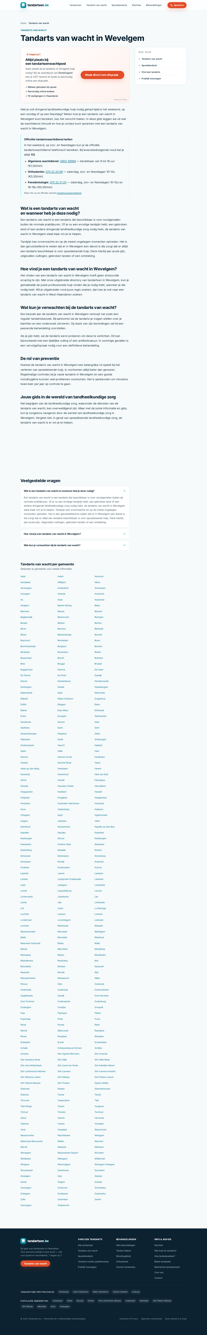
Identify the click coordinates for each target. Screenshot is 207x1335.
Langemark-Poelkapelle (69, 879)
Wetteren (99, 1147)
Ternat (98, 1094)
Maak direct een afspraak (101, 74)
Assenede (99, 599)
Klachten (136, 5)
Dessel (61, 687)
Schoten (24, 1053)
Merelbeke (100, 949)
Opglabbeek (26, 995)
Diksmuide (100, 692)
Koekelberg (26, 850)
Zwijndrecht (63, 1205)
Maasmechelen (27, 931)
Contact (158, 1278)
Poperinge (25, 1019)
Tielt (97, 1100)
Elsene (23, 710)
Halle (60, 751)
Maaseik (99, 925)
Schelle (24, 1048)
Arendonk (99, 593)
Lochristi (24, 914)
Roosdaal (62, 1036)
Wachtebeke (64, 1135)
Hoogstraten (101, 797)
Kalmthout (25, 826)
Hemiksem (63, 768)
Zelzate (98, 1176)
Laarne (61, 873)
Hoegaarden (26, 791)
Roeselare (99, 1030)
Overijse (62, 1007)
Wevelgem (25, 1152)
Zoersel (98, 1182)
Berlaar (23, 623)
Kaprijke (62, 832)
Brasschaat (26, 658)
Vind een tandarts (151, 72)
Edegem (62, 704)
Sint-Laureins (64, 1071)
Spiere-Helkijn (101, 1083)
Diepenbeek (26, 692)
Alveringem (26, 588)
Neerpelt (24, 972)
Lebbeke (99, 879)
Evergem (62, 716)
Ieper (60, 815)
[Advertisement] (74, 451)
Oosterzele (25, 989)
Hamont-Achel (65, 757)
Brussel (98, 663)
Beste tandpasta (162, 1261)
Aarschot (99, 576)
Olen (60, 984)
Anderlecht (63, 588)
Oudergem (25, 1007)
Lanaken (99, 873)
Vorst (23, 1129)
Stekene (24, 1094)
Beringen (99, 617)
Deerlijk (98, 675)
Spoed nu (179, 5)
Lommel (98, 914)
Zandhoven (63, 1170)
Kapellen (24, 832)
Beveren (62, 628)
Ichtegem (25, 815)
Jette (97, 821)
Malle (23, 937)
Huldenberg (63, 809)
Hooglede (62, 797)
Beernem (24, 611)
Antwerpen (100, 588)
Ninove (23, 984)
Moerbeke (63, 960)
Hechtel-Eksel (64, 762)
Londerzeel (26, 920)
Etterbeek (99, 710)
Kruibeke (24, 867)
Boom (97, 640)
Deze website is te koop (176, 1319)
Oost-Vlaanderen (80, 1292)
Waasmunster (27, 1135)
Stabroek (25, 1088)
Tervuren (24, 1100)
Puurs (97, 1019)
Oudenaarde (64, 1001)
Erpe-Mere (63, 710)
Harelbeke (100, 757)
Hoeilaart (62, 791)
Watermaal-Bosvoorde (31, 1141)
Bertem (98, 623)
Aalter (60, 576)
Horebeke (25, 803)
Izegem (24, 821)
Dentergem (26, 687)
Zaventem (100, 1170)
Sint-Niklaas (64, 1077)
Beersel (98, 611)
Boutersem (63, 652)
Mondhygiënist (123, 1256)
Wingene (24, 1164)
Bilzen (23, 634)
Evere (23, 716)
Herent (98, 768)
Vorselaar (99, 1123)
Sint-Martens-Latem (30, 1077)
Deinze (23, 681)
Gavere (61, 722)
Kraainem (99, 861)
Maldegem (100, 931)
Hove (23, 809)
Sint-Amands (101, 1053)
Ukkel (23, 1118)
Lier (96, 896)
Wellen (61, 1141)
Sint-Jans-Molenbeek (31, 1065)
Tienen (61, 1106)
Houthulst (99, 803)
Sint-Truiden (64, 1083)
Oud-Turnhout (27, 1001)
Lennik (23, 890)
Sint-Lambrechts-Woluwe (32, 1071)
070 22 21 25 (58, 182)
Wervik (23, 1147)
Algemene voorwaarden (151, 1319)
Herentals (25, 774)
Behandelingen (154, 5)
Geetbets (25, 727)
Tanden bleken (123, 1250)
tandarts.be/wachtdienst (69, 193)
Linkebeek (100, 902)
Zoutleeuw (63, 1193)
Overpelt (99, 1007)
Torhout (24, 1112)
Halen (23, 751)
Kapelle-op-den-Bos (105, 826)
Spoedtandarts (119, 5)
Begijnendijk (26, 617)
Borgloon (62, 646)
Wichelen (99, 1152)
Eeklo (97, 704)
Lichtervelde (26, 896)
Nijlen (97, 978)
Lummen (24, 925)
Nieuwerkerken (27, 978)
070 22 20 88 (54, 171)
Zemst (23, 1182)
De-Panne (25, 675)
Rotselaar (99, 1036)
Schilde (98, 1048)
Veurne (61, 1118)
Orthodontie (122, 1261)
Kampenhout (64, 826)
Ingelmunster (101, 815)
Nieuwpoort (63, 978)
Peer (22, 1013)
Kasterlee (99, 832)
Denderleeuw (64, 681)
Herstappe (100, 780)
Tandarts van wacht (96, 5)
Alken (97, 582)
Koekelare (99, 844)
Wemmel (99, 1141)
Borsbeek (25, 652)
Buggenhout (26, 669)
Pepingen (62, 1013)
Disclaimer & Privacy (129, 1319)
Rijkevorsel (63, 1030)
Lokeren (62, 914)
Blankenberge (64, 634)
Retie (97, 1024)
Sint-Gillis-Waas (102, 1059)
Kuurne (98, 867)
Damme (61, 669)
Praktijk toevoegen (151, 78)
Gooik (60, 739)
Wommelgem (64, 1164)
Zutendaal (63, 1199)
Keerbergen (26, 838)
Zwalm (98, 1199)
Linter (60, 908)
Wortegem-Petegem (105, 1164)
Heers (97, 762)
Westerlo (62, 1147)
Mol (96, 960)
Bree (22, 663)
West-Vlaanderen (100, 1292)
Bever (23, 628)
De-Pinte (62, 675)
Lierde (23, 902)
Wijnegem (62, 1158)
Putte (60, 1019)
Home (23, 23)
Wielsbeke (25, 1158)
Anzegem (25, 593)
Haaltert (98, 745)
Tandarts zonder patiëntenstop (93, 1261)
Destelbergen (101, 687)
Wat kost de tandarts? (165, 1250)
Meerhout (99, 937)
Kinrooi (61, 838)
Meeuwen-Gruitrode (30, 943)
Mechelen (62, 937)
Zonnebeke (100, 1187)
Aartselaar (25, 582)
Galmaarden (101, 716)
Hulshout (99, 809)
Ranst (23, 1024)
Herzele (24, 786)
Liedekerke (63, 896)
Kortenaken (63, 856)
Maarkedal (63, 925)
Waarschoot (100, 1129)
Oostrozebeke (102, 989)
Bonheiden (63, 640)
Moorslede (25, 966)
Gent (97, 727)
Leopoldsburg (64, 890)
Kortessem (25, 861)
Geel (97, 722)
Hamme (24, 757)
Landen (24, 879)
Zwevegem (26, 1205)
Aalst (22, 576)
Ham (97, 751)
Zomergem (25, 1187)
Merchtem (63, 949)
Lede (22, 885)
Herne (23, 780)
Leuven (98, 890)
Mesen (61, 955)
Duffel (23, 704)
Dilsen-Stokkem (65, 698)
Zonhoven (62, 1187)
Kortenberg (100, 856)
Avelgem (24, 605)
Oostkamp (63, 989)
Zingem (61, 1182)
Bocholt (98, 634)
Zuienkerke (100, 1193)
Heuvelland (100, 786)
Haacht (61, 745)
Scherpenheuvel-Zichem (70, 1048)
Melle (97, 943)
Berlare (61, 623)
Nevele (61, 972)
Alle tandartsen (85, 1245)
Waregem (99, 1135)
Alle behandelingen (125, 1245)
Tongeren (99, 1106)
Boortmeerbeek (28, 646)
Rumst (61, 1042)
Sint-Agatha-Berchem (68, 1053)
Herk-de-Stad (101, 774)
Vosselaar (62, 1129)
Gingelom (62, 733)
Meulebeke (100, 955)
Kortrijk (61, 861)
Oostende (99, 984)
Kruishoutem (64, 867)
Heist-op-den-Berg (29, 768)
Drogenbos (100, 698)
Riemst (23, 1030)
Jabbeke (62, 821)
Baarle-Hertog (65, 605)
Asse (60, 599)
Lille (59, 902)
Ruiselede (25, 1042)
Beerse (61, 611)
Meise (60, 943)
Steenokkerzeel (102, 1088)
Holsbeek (25, 797)
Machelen (62, 931)
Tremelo (61, 1112)
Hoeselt (98, 791)
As (21, 599)
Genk (60, 727)
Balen (97, 605)
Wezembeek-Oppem (68, 1152)
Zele (60, 1176)
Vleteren (24, 1123)
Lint (22, 908)
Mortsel (61, 966)
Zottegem (25, 1193)
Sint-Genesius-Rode (30, 1059)
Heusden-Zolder (66, 786)
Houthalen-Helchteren (68, 803)
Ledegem (62, 885)
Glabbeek (25, 739)
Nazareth (99, 966)
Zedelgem (25, 1176)
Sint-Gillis (62, 1059)
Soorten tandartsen (125, 1267)
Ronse (23, 1036)
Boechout (25, 640)
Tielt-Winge (26, 1106)
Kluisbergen (100, 838)
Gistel (97, 733)
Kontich (98, 850)
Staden (61, 1088)
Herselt (61, 780)
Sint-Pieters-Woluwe (30, 1083)
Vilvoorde (99, 1118)
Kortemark (25, 856)
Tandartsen (75, 5)
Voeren (61, 1123)
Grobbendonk (27, 745)
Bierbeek (99, 628)
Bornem (98, 646)
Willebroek (100, 1158)
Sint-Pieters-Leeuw (104, 1077)
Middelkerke (26, 960)
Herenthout (63, 774)
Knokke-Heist (64, 844)
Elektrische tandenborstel (167, 1267)
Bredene (99, 658)
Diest (60, 692)
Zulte (22, 1199)
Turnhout (99, 1112)
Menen (23, 949)
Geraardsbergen (28, 733)
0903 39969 (68, 161)
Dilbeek (24, 698)
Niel (96, 972)
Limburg (135, 1292)
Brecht (61, 658)
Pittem (98, 1013)
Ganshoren (25, 722)
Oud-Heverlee (102, 995)
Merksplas (25, 955)
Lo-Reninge (100, 908)
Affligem (62, 582)
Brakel (98, 652)
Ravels (61, 1024)
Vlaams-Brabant (120, 1292)
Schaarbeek (101, 1042)
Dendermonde (102, 681)
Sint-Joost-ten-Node (68, 1065)
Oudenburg (100, 1001)
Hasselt (24, 762)
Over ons (158, 1272)
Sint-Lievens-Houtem (105, 1071)
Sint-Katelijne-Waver (105, 1065)
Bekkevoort (63, 617)
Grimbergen (100, 739)
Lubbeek (99, 920)
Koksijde (62, 850)
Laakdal (24, 873)
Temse (61, 1094)
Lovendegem (64, 920)
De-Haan (99, 669)
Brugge (61, 663)
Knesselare (25, 844)
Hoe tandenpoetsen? (164, 1256)
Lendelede (100, 885)
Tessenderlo (64, 1100)
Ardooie (61, 593)
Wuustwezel (26, 1170)
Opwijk (61, 995)
